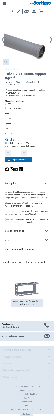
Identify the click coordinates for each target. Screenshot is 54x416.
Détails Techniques (14, 230)
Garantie (27, 398)
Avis (7, 240)
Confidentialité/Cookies (27, 394)
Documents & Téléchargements (20, 249)
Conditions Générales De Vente (27, 386)
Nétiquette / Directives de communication (27, 409)
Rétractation (27, 405)
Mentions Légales (27, 390)
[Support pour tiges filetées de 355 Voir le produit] (27, 277)
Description (10, 183)
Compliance (27, 402)
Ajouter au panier (19, 160)
